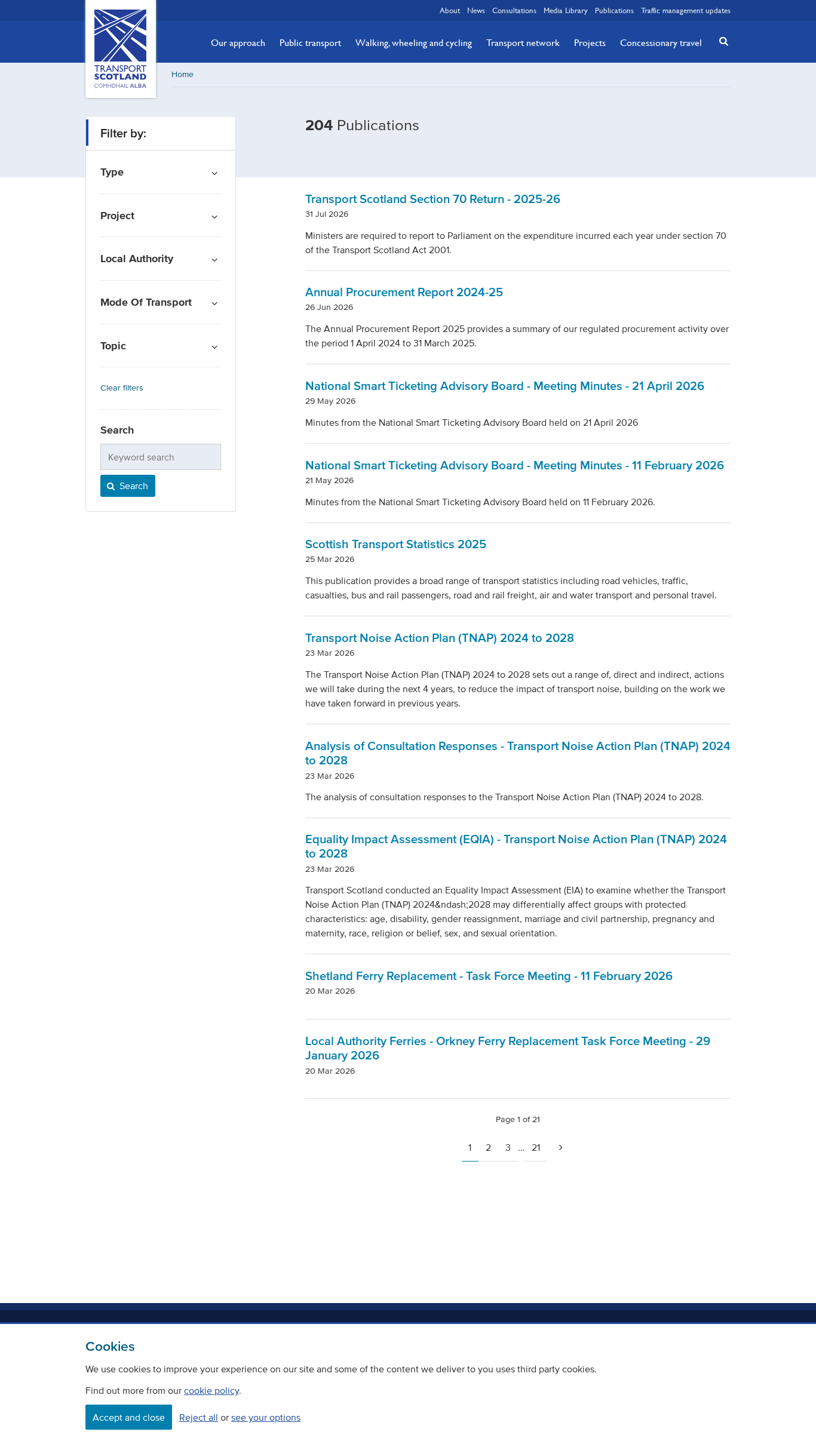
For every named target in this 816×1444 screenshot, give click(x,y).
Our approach (238, 42)
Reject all (198, 1417)
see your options (265, 1417)
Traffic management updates (686, 10)
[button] (720, 41)
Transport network (523, 42)
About (450, 10)
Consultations (514, 10)
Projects (590, 42)
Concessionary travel (661, 42)
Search (132, 485)
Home (182, 74)
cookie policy (211, 1390)
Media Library (566, 10)
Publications (614, 10)
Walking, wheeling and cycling (413, 42)
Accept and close (129, 1417)
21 (536, 1147)
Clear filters (121, 387)
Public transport (310, 42)
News (476, 10)
